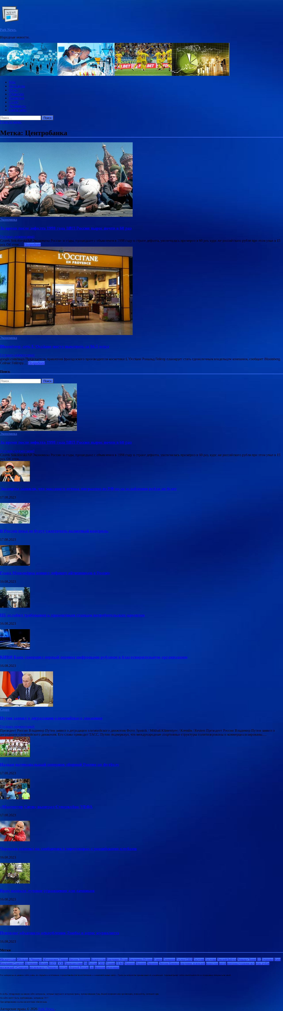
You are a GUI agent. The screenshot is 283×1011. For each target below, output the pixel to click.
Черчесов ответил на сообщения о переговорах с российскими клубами (68, 848)
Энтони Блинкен (169, 963)
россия (63, 967)
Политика (16, 98)
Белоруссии (98, 959)
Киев (277, 959)
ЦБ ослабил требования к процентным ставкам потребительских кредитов (72, 615)
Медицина (17, 86)
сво (92, 967)
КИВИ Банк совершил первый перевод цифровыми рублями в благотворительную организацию (93, 657)
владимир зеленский (192, 963)
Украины (152, 963)
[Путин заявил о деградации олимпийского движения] (26, 705)
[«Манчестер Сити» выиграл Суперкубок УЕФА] (15, 798)
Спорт (13, 102)
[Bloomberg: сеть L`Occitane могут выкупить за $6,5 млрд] (141, 291)
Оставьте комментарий (17, 236)
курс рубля (262, 963)
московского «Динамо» (43, 967)
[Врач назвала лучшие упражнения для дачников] (15, 882)
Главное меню (10, 122)
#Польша (22, 959)
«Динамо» (35, 959)
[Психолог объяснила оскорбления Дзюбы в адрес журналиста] (15, 924)
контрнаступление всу (241, 963)
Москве (43, 963)
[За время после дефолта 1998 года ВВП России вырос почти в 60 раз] (141, 180)
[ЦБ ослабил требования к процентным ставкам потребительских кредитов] (15, 606)
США (101, 963)
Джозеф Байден (226, 959)
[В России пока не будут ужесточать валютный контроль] (15, 522)
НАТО (53, 963)
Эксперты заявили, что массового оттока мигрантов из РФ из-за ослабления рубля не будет (88, 488)
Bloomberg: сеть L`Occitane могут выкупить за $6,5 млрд (54, 346)
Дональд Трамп (246, 959)
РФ (85, 963)
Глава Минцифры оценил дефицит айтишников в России (55, 573)
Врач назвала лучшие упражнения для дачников (47, 890)
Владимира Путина (141, 959)
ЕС (259, 959)
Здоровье (267, 959)
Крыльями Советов (12, 963)
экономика (112, 967)
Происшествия (73, 963)
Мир (12, 82)
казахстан (212, 963)
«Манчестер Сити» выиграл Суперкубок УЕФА (46, 806)
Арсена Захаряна (79, 959)
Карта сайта (18, 110)
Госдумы (210, 959)
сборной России (79, 967)
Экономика (17, 106)
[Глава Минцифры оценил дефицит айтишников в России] (15, 564)
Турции (110, 963)
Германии (169, 959)
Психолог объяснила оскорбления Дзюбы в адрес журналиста (59, 933)
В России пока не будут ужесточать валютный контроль (54, 531)
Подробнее (32, 244)
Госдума (198, 959)
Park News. (8, 30)
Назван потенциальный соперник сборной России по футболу (59, 764)
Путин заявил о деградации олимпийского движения (51, 718)
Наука (13, 90)
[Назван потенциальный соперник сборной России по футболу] (15, 756)
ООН (60, 963)
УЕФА (120, 963)
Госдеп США (184, 959)
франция (100, 967)
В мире (157, 959)
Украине (141, 963)
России (92, 963)
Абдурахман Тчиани (55, 959)
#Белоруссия (8, 959)
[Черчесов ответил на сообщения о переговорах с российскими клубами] (15, 840)
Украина (129, 963)
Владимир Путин (117, 959)
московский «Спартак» (14, 967)
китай (222, 963)
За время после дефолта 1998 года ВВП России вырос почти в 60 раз (66, 228)
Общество (16, 94)
